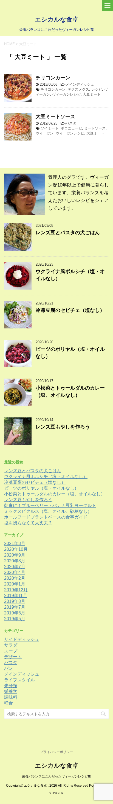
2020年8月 (14, 561)
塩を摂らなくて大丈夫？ (28, 522)
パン (8, 668)
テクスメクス (78, 89)
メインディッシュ (80, 84)
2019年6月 (14, 613)
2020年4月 (14, 572)
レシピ (96, 89)
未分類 (10, 685)
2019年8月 (14, 601)
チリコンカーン (53, 77)
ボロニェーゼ (71, 128)
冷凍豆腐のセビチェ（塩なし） (70, 310)
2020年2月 (14, 578)
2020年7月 (14, 566)
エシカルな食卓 (56, 19)
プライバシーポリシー (56, 752)
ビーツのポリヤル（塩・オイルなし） (41, 488)
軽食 (8, 703)
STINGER (56, 793)
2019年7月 (14, 607)
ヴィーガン (44, 133)
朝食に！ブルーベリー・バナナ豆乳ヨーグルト (50, 505)
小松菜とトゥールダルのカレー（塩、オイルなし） (54, 494)
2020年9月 (14, 555)
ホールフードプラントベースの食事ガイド (45, 517)
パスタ (71, 123)
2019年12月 (16, 589)
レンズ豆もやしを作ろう (63, 427)
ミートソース (95, 128)
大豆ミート (92, 94)
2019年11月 (15, 595)
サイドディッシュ (21, 639)
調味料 (10, 697)
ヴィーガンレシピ (66, 94)
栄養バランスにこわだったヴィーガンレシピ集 (56, 776)
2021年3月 (14, 543)
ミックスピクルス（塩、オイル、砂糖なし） (48, 511)
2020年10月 (16, 549)
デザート (13, 656)
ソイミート (49, 128)
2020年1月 (14, 584)
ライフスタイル (19, 680)
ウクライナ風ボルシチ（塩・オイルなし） (45, 476)
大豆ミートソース (55, 116)
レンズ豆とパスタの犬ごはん (68, 232)
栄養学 (10, 691)
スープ (10, 651)
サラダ (10, 645)
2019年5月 (14, 618)
